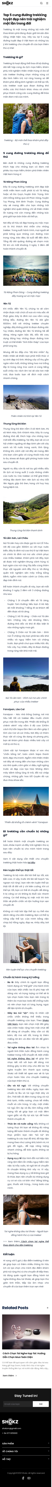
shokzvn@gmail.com (11, 1428)
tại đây (31, 862)
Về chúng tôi (10, 1451)
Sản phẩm (8, 1443)
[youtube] (29, 1478)
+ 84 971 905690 (9, 1433)
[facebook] (23, 1478)
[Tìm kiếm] (41, 3)
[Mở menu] (47, 3)
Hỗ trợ (6, 1459)
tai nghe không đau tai (20, 1058)
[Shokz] (7, 3)
